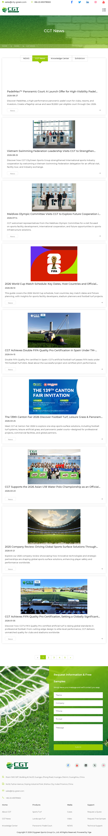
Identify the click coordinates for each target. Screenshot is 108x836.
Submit (78, 747)
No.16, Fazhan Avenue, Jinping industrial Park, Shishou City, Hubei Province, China (39, 784)
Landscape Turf (38, 819)
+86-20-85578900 (13, 798)
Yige (89, 832)
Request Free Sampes (96, 819)
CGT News (30, 46)
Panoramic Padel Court (42, 826)
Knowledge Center (10, 826)
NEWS (16, 46)
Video (69, 819)
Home (4, 46)
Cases (69, 812)
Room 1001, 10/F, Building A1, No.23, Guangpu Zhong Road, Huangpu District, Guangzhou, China (45, 777)
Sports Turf (37, 812)
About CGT (6, 812)
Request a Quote (94, 812)
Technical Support (95, 826)
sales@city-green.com (15, 791)
